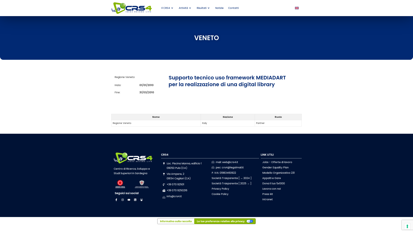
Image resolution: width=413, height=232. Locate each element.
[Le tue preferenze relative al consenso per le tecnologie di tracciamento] (407, 226)
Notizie (219, 8)
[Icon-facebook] (116, 199)
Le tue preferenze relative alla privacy (221, 221)
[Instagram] (122, 199)
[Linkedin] (135, 199)
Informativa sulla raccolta (176, 221)
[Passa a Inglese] (296, 8)
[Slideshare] (141, 199)
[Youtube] (128, 199)
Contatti (233, 8)
